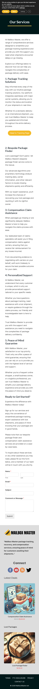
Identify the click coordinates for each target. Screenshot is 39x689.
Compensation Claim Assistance (20, 616)
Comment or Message (14, 498)
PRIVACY (30, 678)
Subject (8, 490)
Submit (10, 516)
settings (22, 8)
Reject (14, 11)
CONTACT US (19, 682)
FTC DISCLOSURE (18, 678)
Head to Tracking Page (19, 133)
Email (8, 482)
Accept (6, 11)
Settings (23, 11)
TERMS (7, 678)
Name (8, 471)
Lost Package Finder (19, 665)
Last (21, 478)
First (6, 478)
